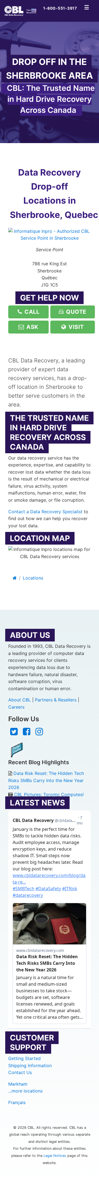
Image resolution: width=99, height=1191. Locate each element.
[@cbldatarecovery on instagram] (39, 733)
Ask (31, 327)
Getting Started (24, 1058)
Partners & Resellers (55, 700)
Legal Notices (54, 1156)
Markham (18, 1084)
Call (31, 311)
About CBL (19, 700)
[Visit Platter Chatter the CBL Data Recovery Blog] (17, 749)
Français (17, 1102)
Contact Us (20, 1072)
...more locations (25, 1091)
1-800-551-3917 (60, 8)
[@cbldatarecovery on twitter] (14, 733)
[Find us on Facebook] (26, 733)
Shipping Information (30, 1065)
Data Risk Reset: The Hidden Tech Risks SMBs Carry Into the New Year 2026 (46, 780)
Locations (33, 578)
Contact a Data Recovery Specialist (45, 511)
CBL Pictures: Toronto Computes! (49, 794)
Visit (75, 327)
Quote (75, 311)
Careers (16, 707)
